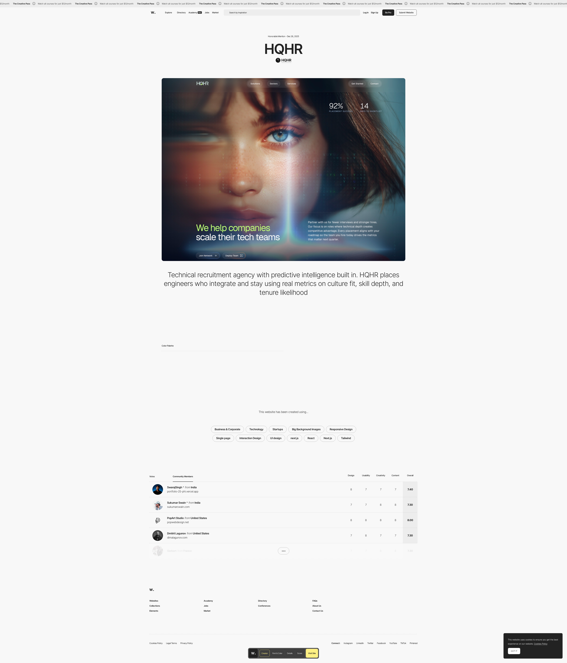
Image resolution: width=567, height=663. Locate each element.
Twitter (370, 643)
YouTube (393, 643)
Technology (256, 429)
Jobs (207, 12)
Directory (181, 12)
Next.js (328, 438)
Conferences (264, 606)
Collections (154, 606)
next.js (294, 438)
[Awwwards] (153, 12)
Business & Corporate (227, 429)
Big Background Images (306, 429)
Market (215, 12)
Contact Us (317, 611)
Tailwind (346, 438)
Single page (223, 438)
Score (299, 653)
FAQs (314, 600)
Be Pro (388, 12)
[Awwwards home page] (253, 653)
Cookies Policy (156, 643)
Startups (278, 429)
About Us (316, 606)
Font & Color (277, 653)
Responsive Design (341, 429)
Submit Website (406, 12)
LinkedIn (360, 643)
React (311, 438)
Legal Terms (171, 643)
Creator (264, 653)
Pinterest (414, 643)
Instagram (348, 643)
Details (290, 653)
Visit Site (312, 653)
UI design (275, 438)
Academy (195, 12)
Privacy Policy (186, 643)
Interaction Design (250, 438)
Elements (153, 611)
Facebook (381, 643)
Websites (153, 600)
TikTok (403, 643)
